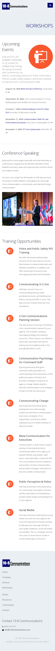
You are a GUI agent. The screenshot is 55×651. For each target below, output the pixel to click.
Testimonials (8, 605)
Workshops (7, 587)
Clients (5, 594)
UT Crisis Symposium (31, 129)
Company (6, 577)
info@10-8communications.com (17, 630)
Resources (7, 599)
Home (5, 572)
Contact (5, 610)
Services (6, 582)
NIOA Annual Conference (31, 89)
